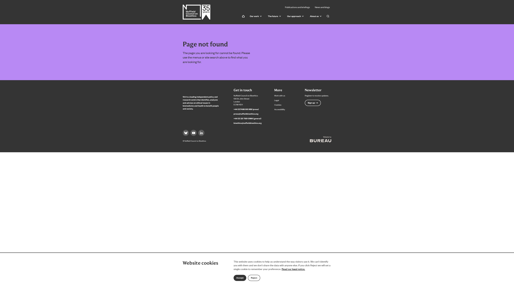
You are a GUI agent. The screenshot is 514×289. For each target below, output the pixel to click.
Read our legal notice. (293, 269)
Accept (240, 277)
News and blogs (322, 7)
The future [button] (273, 16)
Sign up (311, 102)
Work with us (279, 95)
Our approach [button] (294, 16)
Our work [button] (254, 16)
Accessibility (279, 109)
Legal (276, 100)
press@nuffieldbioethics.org (246, 113)
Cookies (277, 104)
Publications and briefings (297, 7)
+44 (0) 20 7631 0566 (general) (247, 118)
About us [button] (314, 16)
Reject (254, 277)
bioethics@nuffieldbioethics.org (248, 122)
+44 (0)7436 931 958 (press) (246, 109)
